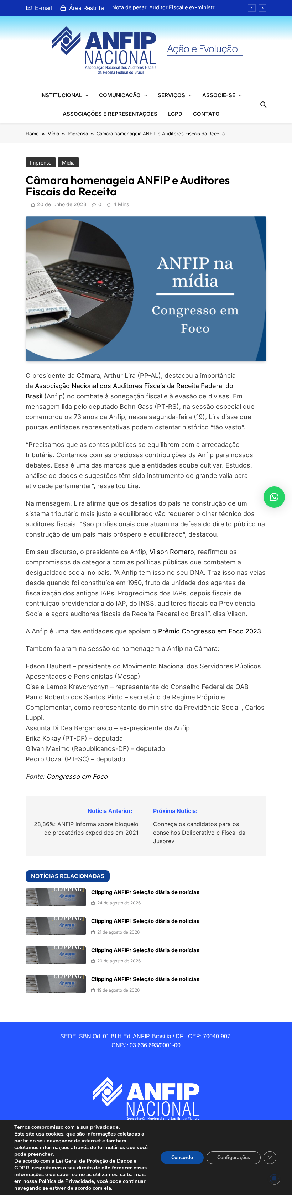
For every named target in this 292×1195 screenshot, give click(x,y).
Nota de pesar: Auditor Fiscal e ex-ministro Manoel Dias (165, 7)
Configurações (233, 1157)
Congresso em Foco (77, 776)
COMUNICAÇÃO (120, 95)
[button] (274, 497)
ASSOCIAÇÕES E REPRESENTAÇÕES (110, 113)
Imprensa (41, 163)
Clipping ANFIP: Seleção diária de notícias (145, 892)
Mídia (68, 163)
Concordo (182, 1157)
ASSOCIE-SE (218, 95)
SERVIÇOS (171, 95)
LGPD (175, 113)
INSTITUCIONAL (61, 95)
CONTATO (206, 113)
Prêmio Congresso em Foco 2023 (209, 631)
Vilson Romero (172, 551)
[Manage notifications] (274, 1178)
